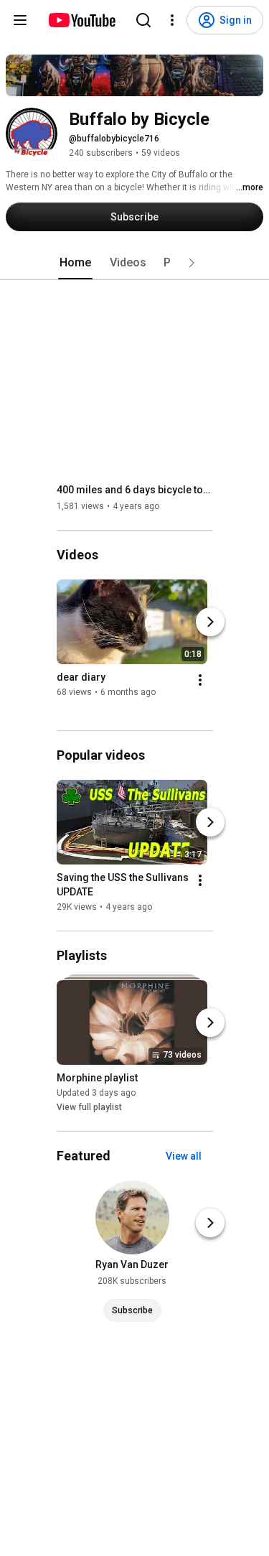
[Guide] (20, 20)
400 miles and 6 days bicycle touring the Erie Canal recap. (135, 489)
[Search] (143, 20)
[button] (191, 263)
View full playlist (89, 1107)
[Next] (210, 621)
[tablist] (135, 263)
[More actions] (200, 680)
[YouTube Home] (81, 20)
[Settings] (172, 20)
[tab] (75, 263)
